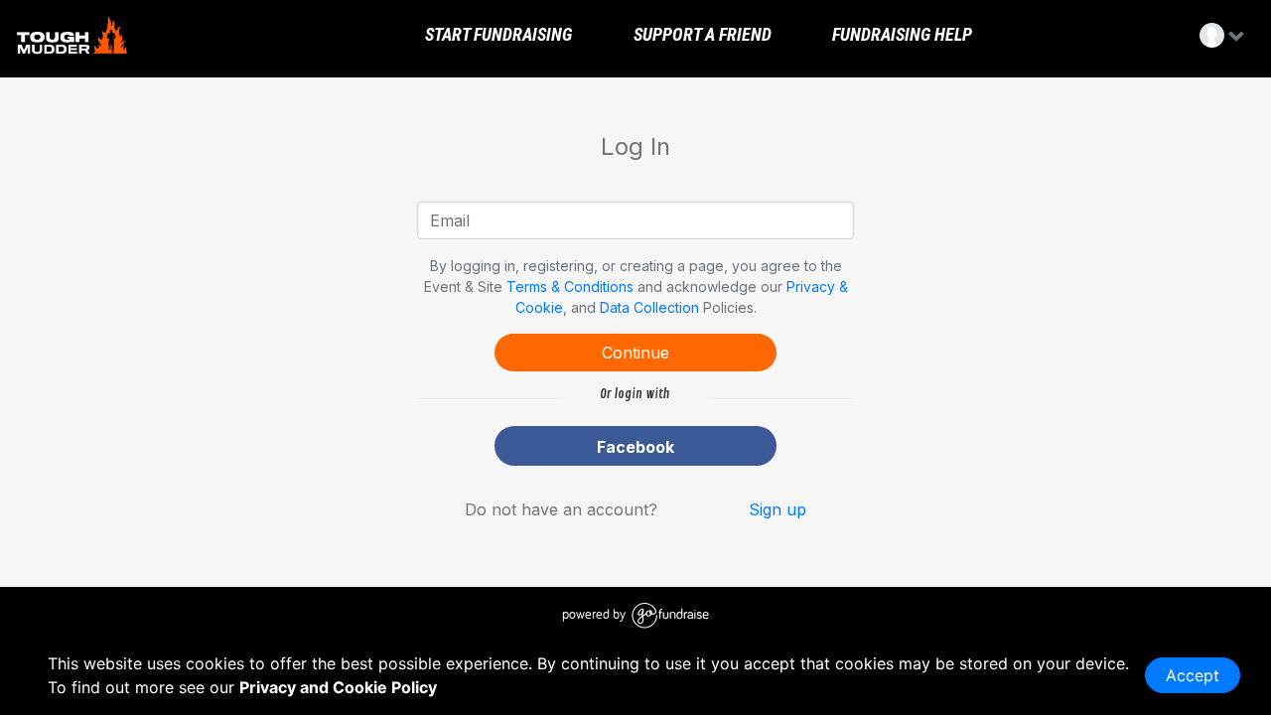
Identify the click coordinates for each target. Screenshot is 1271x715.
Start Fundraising (496, 35)
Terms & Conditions (570, 286)
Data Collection (649, 307)
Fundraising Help (900, 35)
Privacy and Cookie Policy (338, 687)
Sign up (777, 509)
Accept (1192, 675)
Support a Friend (701, 35)
